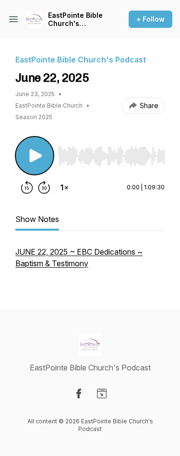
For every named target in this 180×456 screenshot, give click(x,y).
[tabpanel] (90, 262)
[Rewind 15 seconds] (27, 187)
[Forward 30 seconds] (44, 187)
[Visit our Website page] (102, 393)
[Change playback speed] (64, 187)
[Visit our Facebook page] (79, 393)
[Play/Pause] (34, 155)
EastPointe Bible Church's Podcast (75, 19)
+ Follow (150, 19)
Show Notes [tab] (37, 219)
